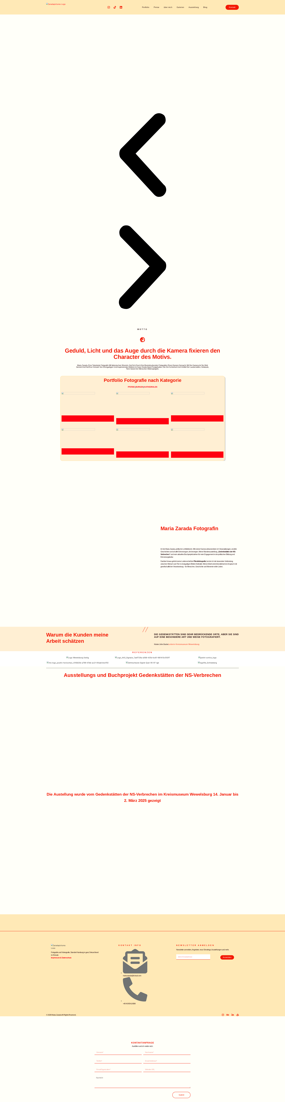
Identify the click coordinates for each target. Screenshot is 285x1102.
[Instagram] (108, 7)
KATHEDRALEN (150, 387)
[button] (142, 155)
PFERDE (131, 387)
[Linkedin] (121, 7)
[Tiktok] (115, 7)
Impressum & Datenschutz (61, 958)
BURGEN (139, 387)
